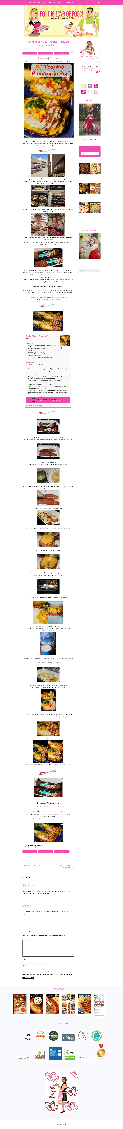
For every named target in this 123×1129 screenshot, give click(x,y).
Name (24, 959)
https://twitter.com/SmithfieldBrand (54, 812)
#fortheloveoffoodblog (58, 400)
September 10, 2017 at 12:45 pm (33, 887)
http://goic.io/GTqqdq (55, 299)
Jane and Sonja (31, 885)
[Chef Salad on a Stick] (95, 173)
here (54, 631)
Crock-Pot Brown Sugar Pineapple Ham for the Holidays (83, 176)
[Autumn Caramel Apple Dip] (52, 1014)
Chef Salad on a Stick (94, 174)
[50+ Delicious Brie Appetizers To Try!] (68, 1015)
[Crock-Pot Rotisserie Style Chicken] (84, 193)
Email (24, 965)
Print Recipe (55, 58)
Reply (24, 897)
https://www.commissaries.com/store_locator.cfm (51, 819)
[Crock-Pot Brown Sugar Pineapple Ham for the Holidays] (84, 173)
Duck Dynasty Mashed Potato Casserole (94, 215)
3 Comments (35, 48)
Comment (26, 939)
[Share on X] (45, 53)
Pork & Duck (34, 856)
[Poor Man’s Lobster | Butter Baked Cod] (84, 212)
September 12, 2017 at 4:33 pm (33, 908)
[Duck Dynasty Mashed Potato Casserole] (95, 212)
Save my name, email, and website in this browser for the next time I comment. (47, 974)
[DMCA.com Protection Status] (61, 1126)
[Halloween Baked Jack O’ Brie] (36, 1014)
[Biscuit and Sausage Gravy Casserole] (95, 193)
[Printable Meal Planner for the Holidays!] (99, 1016)
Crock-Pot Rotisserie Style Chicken (84, 195)
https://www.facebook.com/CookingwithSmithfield (54, 814)
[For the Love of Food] (61, 37)
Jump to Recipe (43, 58)
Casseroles (29, 856)
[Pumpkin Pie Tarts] (20, 1014)
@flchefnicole (42, 400)
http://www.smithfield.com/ (54, 807)
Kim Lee (29, 905)
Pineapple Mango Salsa (63, 717)
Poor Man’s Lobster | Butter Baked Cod (84, 215)
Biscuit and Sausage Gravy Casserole (95, 195)
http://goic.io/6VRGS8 (60, 297)
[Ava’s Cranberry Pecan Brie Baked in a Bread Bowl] (85, 1014)
